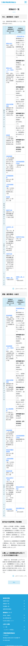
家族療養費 (9, 315)
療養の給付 (9, 43)
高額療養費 (9, 156)
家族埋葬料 (9, 509)
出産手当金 (9, 254)
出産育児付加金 (20, 237)
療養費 (8, 135)
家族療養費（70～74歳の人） (10, 347)
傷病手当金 (9, 210)
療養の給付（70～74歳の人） (10, 69)
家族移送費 (9, 471)
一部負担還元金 (20, 36)
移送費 (8, 197)
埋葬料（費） (9, 278)
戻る (14, 582)
